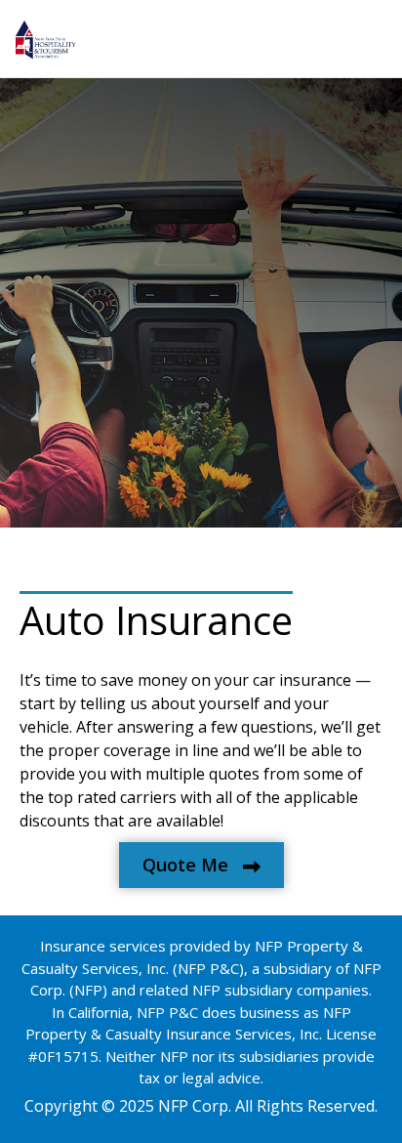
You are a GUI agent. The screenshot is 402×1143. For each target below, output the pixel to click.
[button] (201, 865)
